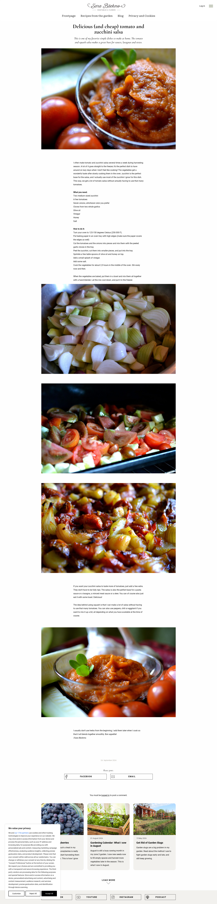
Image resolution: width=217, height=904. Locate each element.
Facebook (86, 776)
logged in (105, 795)
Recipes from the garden (97, 15)
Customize (16, 894)
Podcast (160, 897)
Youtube (91, 897)
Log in (202, 6)
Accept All (49, 894)
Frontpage (69, 15)
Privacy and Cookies (142, 15)
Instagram (126, 897)
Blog (121, 15)
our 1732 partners (22, 833)
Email (132, 776)
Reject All (33, 894)
